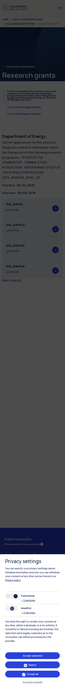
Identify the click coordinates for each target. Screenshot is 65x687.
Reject (32, 665)
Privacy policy (13, 580)
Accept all (32, 674)
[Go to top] (60, 683)
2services (28, 600)
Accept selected (32, 655)
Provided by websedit (32, 682)
